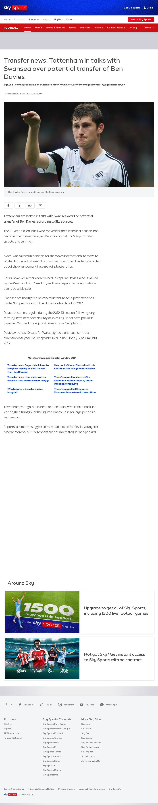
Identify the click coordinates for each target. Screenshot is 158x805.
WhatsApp (111, 705)
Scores (32, 19)
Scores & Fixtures (55, 27)
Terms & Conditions (14, 789)
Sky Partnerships (90, 747)
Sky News (86, 729)
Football (11, 27)
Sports (18, 19)
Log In (150, 8)
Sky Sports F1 (49, 747)
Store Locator (88, 756)
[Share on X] (19, 205)
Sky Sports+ (49, 765)
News (27, 27)
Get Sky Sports (132, 8)
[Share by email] (40, 205)
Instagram (69, 705)
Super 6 (8, 729)
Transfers (85, 27)
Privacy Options (66, 789)
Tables (72, 27)
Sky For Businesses (91, 742)
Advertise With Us (90, 761)
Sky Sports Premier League (56, 729)
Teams (98, 27)
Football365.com (13, 738)
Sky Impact (87, 752)
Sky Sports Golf (51, 742)
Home (7, 19)
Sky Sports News (51, 761)
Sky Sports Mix (50, 775)
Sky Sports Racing (52, 770)
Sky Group (86, 738)
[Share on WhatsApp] (30, 205)
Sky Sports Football (53, 733)
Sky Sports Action (52, 756)
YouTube (89, 705)
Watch (46, 19)
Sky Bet (58, 19)
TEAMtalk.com (11, 733)
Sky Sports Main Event (54, 724)
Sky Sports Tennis (52, 752)
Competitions (115, 27)
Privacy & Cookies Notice (41, 789)
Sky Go (85, 733)
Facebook (29, 705)
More (69, 19)
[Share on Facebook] (8, 205)
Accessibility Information (92, 789)
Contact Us (115, 789)
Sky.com (85, 724)
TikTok (48, 705)
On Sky (133, 27)
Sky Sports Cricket (52, 738)
